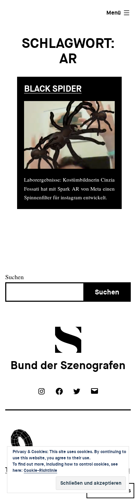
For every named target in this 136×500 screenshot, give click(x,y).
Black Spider (53, 88)
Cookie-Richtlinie (40, 470)
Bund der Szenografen (68, 365)
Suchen (14, 277)
